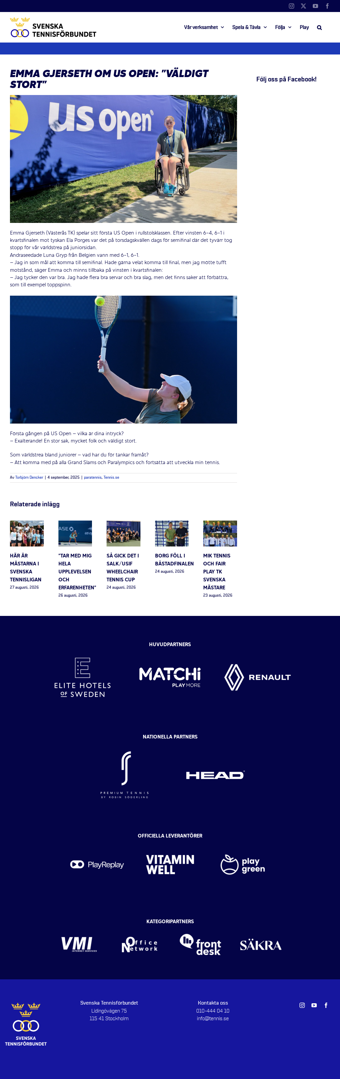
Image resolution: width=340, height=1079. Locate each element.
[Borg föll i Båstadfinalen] (172, 524)
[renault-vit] (257, 643)
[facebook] (326, 1005)
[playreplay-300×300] (97, 837)
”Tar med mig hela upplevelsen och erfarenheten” (77, 572)
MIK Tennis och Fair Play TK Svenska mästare (216, 572)
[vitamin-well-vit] (169, 837)
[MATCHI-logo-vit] (170, 643)
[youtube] (314, 1005)
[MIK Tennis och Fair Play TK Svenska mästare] (220, 524)
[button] (319, 27)
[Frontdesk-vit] (200, 924)
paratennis (93, 478)
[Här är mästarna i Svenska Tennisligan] (27, 524)
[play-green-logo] (242, 837)
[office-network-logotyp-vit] (139, 924)
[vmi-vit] (79, 924)
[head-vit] (215, 738)
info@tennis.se (213, 1018)
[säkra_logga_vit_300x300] (261, 924)
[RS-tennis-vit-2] (124, 738)
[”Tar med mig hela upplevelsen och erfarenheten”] (75, 524)
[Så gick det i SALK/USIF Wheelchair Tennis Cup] (123, 524)
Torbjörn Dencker (29, 478)
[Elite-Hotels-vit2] (82, 643)
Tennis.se (111, 478)
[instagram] (302, 1005)
